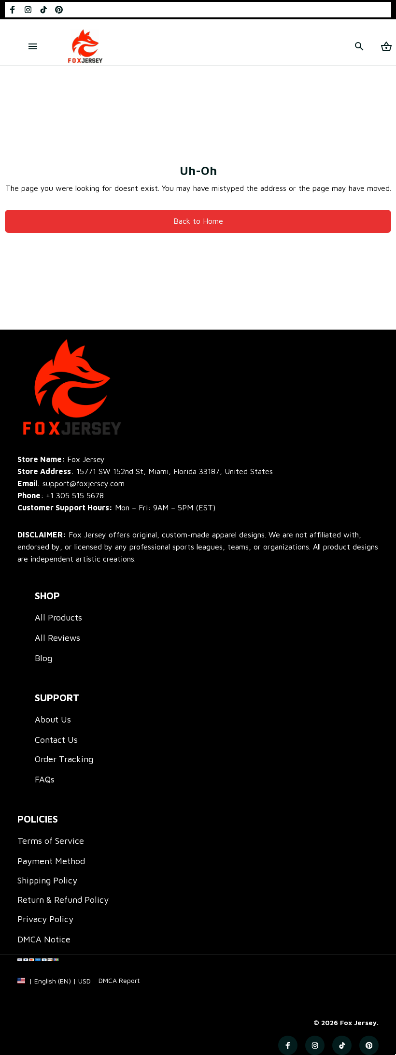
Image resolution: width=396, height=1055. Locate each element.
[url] (119, 980)
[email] (71, 483)
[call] (75, 496)
